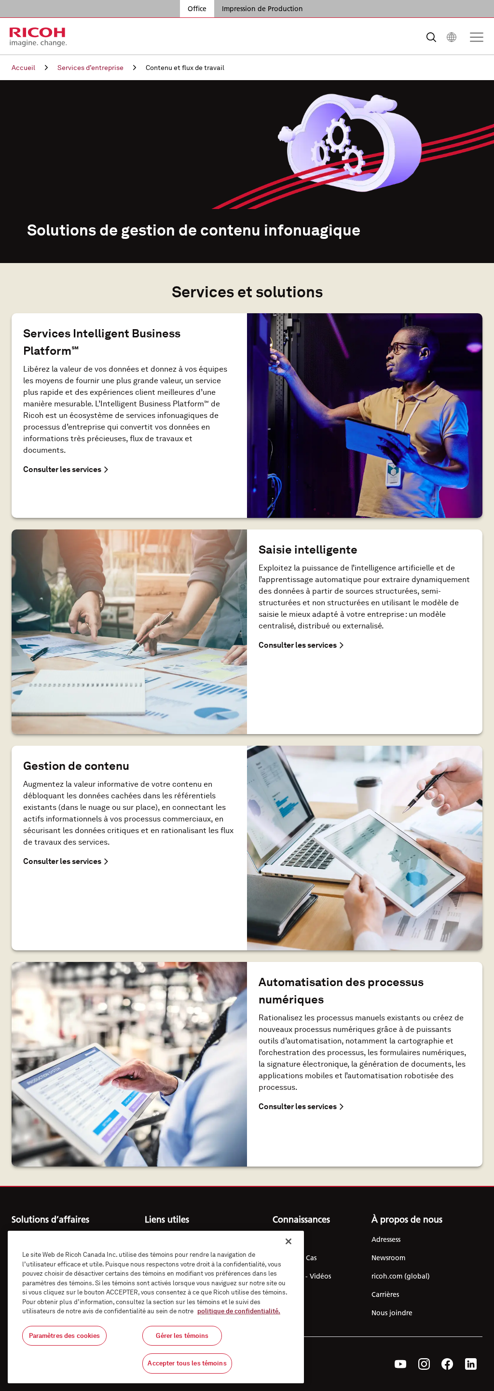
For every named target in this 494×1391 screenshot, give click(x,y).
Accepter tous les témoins (187, 1363)
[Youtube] (401, 1364)
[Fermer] (288, 1241)
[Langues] (451, 37)
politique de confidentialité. (238, 1311)
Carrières (385, 1294)
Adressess (385, 1239)
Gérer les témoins (182, 1335)
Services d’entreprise (90, 67)
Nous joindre (391, 1312)
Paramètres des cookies (64, 1335)
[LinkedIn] (471, 1364)
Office (197, 8)
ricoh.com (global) (400, 1276)
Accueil (23, 67)
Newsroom (388, 1257)
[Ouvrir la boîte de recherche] (431, 37)
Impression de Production (262, 8)
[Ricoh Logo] (38, 37)
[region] (156, 1307)
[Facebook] (447, 1364)
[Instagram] (424, 1364)
